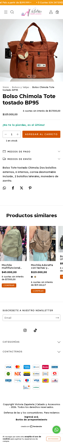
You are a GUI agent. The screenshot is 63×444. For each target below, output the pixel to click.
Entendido (53, 439)
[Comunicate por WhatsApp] (56, 430)
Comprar (38, 291)
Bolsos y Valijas (20, 87)
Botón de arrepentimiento (31, 419)
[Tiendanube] (32, 426)
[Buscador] (12, 12)
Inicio (6, 87)
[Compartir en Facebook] (13, 188)
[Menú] (6, 12)
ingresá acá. (31, 416)
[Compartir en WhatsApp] (4, 188)
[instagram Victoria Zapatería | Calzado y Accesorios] (25, 330)
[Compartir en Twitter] (22, 188)
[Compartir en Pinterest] (30, 188)
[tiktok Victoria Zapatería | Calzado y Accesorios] (35, 330)
